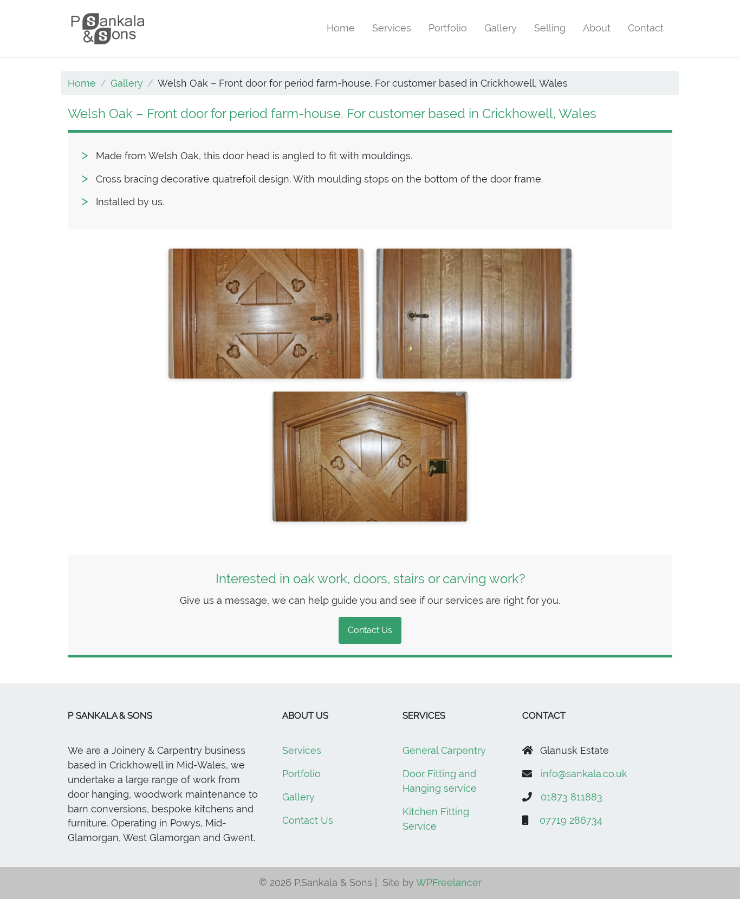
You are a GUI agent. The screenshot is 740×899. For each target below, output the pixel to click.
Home (341, 28)
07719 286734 (571, 820)
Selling (550, 28)
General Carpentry (444, 750)
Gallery (500, 28)
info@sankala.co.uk (584, 773)
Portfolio (448, 28)
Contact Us (370, 630)
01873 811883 (571, 797)
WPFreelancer (449, 882)
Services (391, 28)
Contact (646, 28)
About (597, 28)
